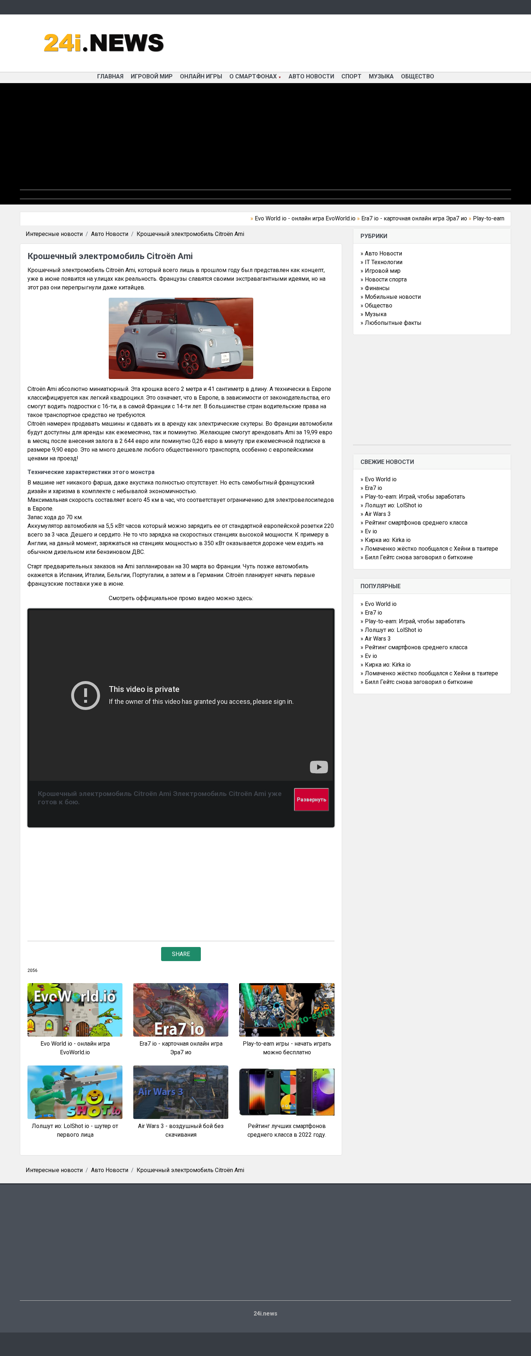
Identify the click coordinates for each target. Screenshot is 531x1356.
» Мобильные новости (391, 296)
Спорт (351, 76)
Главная (110, 76)
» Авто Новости (381, 253)
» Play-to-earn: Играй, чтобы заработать (413, 496)
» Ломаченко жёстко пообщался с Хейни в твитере (429, 548)
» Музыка (374, 314)
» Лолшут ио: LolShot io (391, 505)
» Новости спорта (384, 279)
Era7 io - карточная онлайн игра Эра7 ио (394, 218)
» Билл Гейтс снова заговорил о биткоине (417, 557)
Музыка (381, 76)
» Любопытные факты (391, 322)
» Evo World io (379, 479)
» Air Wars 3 (376, 514)
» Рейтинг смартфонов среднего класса (414, 522)
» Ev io (369, 531)
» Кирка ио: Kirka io (386, 540)
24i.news (265, 1313)
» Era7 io (371, 488)
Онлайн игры (201, 76)
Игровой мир (152, 76)
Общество (417, 76)
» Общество (376, 305)
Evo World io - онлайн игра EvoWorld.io (285, 218)
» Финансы (375, 288)
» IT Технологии (381, 262)
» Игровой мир (381, 270)
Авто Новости (311, 76)
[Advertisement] (265, 139)
